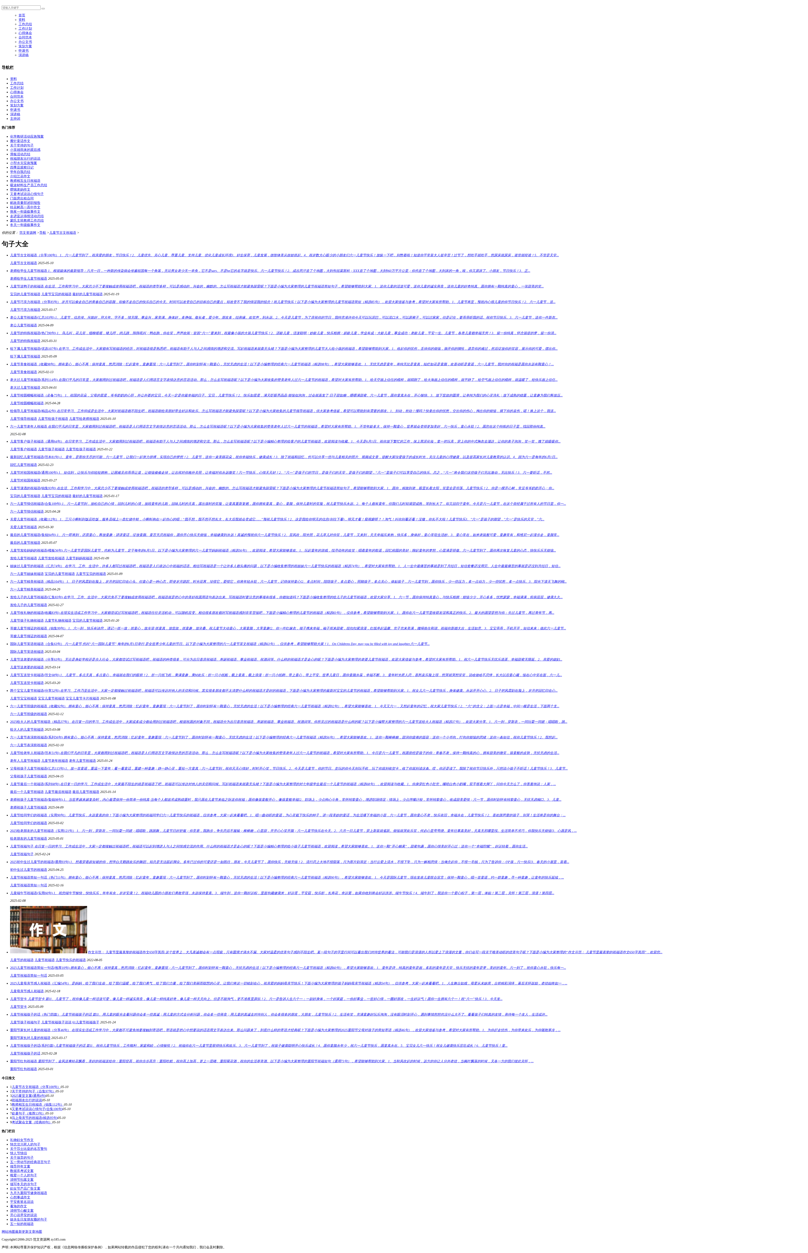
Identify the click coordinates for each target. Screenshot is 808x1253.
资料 (22, 19)
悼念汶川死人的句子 (25, 1144)
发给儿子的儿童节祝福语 (28, 605)
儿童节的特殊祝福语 (25, 341)
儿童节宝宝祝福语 (23, 698)
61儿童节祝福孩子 (85, 1022)
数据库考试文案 (22, 1171)
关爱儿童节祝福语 (23, 527)
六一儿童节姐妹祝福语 (27, 574)
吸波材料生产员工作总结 (28, 185)
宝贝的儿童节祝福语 (25, 294)
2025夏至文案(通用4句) (29, 1095)
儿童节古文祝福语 (62, 232)
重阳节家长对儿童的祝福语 (30, 1038)
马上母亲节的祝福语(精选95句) (35, 1118)
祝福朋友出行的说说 (25, 158)
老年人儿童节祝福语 (25, 760)
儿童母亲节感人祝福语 (27, 991)
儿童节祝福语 (45, 960)
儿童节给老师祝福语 (84, 418)
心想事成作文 (20, 1197)
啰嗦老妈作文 (20, 189)
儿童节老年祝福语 (54, 760)
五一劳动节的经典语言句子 (30, 1162)
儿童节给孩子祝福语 (53, 418)
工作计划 (25, 28)
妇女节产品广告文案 (25, 1188)
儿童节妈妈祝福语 (79, 558)
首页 (22, 15)
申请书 (24, 50)
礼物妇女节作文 (22, 1140)
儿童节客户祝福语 (23, 449)
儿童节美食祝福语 (23, 372)
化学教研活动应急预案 (27, 136)
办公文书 (25, 42)
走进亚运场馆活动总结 (27, 216)
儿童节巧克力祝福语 (25, 309)
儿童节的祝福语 (22, 960)
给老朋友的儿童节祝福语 (28, 838)
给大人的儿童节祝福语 (27, 729)
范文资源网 (27, 232)
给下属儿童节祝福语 (25, 356)
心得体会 (25, 33)
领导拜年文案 (20, 1166)
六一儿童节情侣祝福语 (27, 511)
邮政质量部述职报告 (25, 203)
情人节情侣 (18, 1153)
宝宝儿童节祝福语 (51, 698)
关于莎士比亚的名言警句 (28, 1149)
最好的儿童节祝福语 (87, 294)
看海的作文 (18, 1206)
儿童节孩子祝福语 (51, 449)
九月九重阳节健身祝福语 (28, 1193)
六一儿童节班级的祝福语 (28, 714)
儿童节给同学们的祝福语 (28, 823)
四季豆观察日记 (22, 167)
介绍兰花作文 (20, 176)
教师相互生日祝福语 (25, 180)
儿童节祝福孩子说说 (56, 1022)
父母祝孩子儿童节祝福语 (28, 776)
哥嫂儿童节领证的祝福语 (28, 636)
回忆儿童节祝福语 (23, 465)
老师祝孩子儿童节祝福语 (28, 807)
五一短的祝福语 (22, 1224)
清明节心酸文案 (22, 1210)
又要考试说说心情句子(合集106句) (37, 1109)
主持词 (15, 118)
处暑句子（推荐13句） (28, 1113)
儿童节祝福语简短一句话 (28, 885)
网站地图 (8, 1231)
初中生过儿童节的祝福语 (28, 869)
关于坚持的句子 (22, 145)
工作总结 (25, 24)
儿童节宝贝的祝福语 (56, 294)
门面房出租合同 (22, 198)
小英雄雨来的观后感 (25, 150)
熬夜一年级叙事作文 (25, 211)
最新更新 (22, 1231)
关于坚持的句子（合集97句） (34, 1091)
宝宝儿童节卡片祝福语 (82, 698)
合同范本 (25, 37)
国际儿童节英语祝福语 (27, 651)
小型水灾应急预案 (23, 163)
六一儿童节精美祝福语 (27, 589)
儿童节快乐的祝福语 (71, 960)
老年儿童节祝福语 (82, 760)
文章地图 (35, 1231)
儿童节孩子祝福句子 (25, 1022)
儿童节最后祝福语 (58, 792)
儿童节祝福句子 (22, 854)
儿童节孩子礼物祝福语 (27, 620)
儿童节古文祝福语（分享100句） (36, 1087)
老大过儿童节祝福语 (25, 387)
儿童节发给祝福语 (51, 558)
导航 (42, 232)
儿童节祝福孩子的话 (25, 1053)
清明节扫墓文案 (22, 1179)
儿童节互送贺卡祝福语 (27, 683)
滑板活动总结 (20, 154)
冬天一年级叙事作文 (25, 225)
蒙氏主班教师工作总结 (27, 220)
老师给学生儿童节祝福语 (28, 278)
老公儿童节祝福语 (23, 325)
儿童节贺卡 (18, 1006)
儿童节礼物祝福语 (58, 620)
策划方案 (25, 46)
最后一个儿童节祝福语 (27, 792)
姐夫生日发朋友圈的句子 (28, 1219)
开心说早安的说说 (23, 1215)
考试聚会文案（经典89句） (32, 1122)
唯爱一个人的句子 (23, 1175)
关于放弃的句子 (22, 1157)
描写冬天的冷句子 (23, 1184)
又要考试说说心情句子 (27, 194)
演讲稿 (24, 55)
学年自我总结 (20, 172)
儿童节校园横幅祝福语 (27, 403)
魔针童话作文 (20, 141)
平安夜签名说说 (22, 1202)
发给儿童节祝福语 (23, 558)
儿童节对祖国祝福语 (25, 480)
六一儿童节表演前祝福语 (28, 745)
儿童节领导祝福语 (23, 418)
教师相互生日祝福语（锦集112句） (38, 1104)
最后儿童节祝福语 (85, 792)
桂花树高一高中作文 (25, 207)
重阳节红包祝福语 (23, 1069)
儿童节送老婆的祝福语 (27, 667)
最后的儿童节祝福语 (25, 542)
